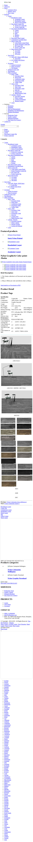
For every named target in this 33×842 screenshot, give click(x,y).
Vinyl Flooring (22, 624)
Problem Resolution (13, 112)
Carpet (9, 16)
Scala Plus (18, 58)
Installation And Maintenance (16, 110)
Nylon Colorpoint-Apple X (11, 503)
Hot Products (4, 622)
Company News (12, 10)
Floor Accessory (15, 66)
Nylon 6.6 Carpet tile (20, 25)
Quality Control (12, 117)
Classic (17, 30)
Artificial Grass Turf (13, 69)
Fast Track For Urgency (14, 120)
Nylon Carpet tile (19, 27)
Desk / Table (14, 74)
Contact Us (7, 121)
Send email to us (5, 285)
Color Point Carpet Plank (22, 43)
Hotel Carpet (4, 513)
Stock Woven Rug (16, 49)
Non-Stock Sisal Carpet (17, 38)
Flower (17, 32)
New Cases (11, 13)
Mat (2, 514)
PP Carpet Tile (19, 46)
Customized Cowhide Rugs (19, 39)
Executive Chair (19, 85)
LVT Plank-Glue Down (18, 60)
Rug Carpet (16, 626)
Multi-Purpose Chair (20, 93)
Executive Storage (20, 96)
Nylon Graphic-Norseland (17, 578)
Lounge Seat (18, 91)
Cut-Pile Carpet (12, 624)
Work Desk (18, 77)
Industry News (12, 11)
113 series (17, 50)
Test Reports (11, 71)
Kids (16, 33)
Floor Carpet (4, 624)
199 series (17, 54)
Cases (13, 102)
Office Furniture (12, 73)
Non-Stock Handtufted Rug (19, 28)
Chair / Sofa (14, 84)
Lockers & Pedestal (20, 99)
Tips (29, 621)
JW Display (14, 68)
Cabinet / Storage (16, 95)
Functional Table (19, 80)
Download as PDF (15, 285)
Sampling (10, 107)
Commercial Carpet (6, 510)
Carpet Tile (4, 508)
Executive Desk (19, 76)
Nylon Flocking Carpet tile (22, 44)
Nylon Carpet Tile (20, 47)
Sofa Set (17, 90)
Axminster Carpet (20, 19)
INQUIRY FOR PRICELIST (9, 583)
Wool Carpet (4, 517)
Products (6, 14)
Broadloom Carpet (16, 17)
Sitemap (11, 622)
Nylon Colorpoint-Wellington (14, 571)
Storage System (19, 101)
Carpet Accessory (16, 65)
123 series (17, 52)
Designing (10, 106)
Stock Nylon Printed (20, 22)
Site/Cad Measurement (14, 109)
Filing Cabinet (19, 98)
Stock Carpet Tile (16, 41)
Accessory (11, 63)
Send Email (4, 629)
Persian (17, 36)
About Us (7, 6)
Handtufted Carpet (20, 21)
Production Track (12, 115)
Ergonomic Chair (19, 88)
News (5, 8)
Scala (16, 62)
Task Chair (18, 87)
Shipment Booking (13, 118)
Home (6, 5)
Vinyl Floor (11, 55)
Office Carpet (4, 516)
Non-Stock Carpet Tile (17, 24)
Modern (17, 35)
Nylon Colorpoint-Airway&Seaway (17, 502)
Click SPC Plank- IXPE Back (19, 57)
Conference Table (20, 79)
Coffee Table (18, 82)
